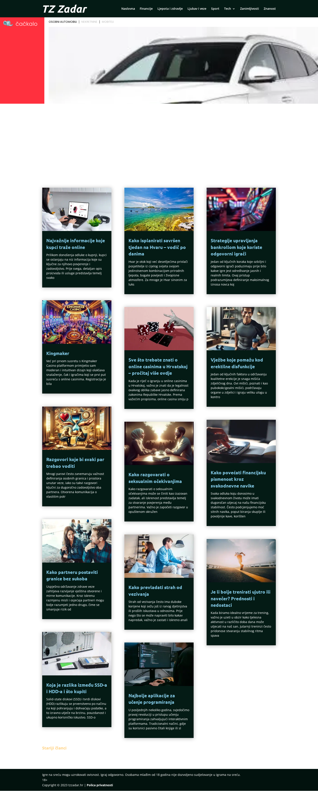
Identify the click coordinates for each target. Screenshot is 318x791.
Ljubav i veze (197, 9)
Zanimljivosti (249, 9)
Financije (146, 9)
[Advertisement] (159, 137)
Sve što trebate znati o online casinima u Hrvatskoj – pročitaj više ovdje (158, 366)
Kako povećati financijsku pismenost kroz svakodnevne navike (238, 479)
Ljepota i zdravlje (170, 9)
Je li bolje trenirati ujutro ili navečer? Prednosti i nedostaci (240, 598)
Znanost (270, 9)
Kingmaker (57, 353)
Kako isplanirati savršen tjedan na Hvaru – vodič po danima (157, 247)
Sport (215, 9)
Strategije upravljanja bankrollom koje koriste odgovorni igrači (236, 247)
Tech (227, 9)
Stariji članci (54, 748)
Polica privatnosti (100, 785)
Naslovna (128, 9)
